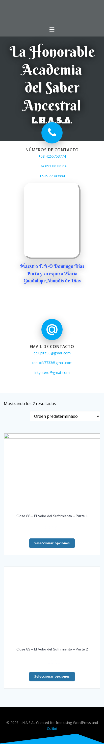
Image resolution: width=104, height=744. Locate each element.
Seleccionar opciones (52, 543)
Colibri (52, 728)
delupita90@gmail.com (52, 353)
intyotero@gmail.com (52, 372)
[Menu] (52, 29)
